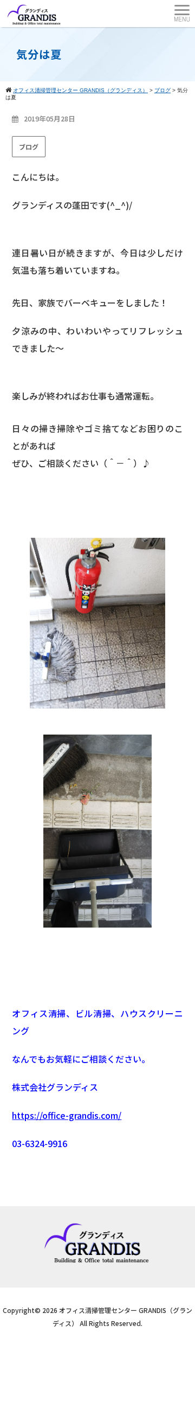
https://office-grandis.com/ (66, 1115)
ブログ (28, 146)
